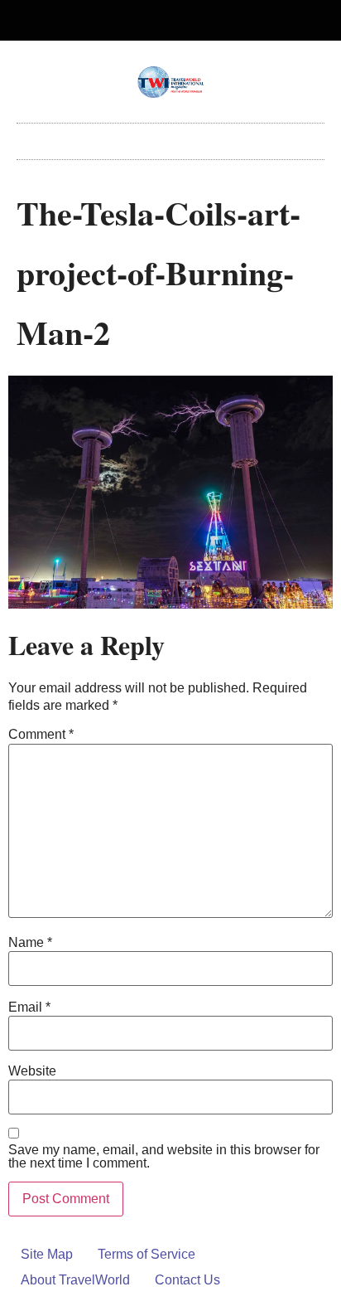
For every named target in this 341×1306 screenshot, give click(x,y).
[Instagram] (184, 20)
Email (29, 1007)
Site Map (47, 1254)
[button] (170, 137)
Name (30, 942)
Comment (41, 734)
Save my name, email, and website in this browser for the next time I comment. (163, 1156)
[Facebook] (157, 20)
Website (32, 1071)
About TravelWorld (75, 1280)
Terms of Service (146, 1254)
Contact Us (187, 1280)
